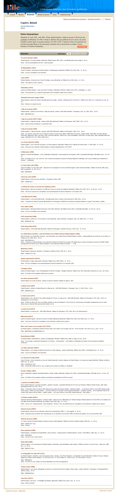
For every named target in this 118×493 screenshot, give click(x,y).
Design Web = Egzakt (106, 490)
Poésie (23, 28)
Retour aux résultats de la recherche (74, 19)
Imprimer (108, 19)
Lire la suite (82, 47)
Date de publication (79, 54)
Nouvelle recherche (94, 19)
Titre (69, 54)
